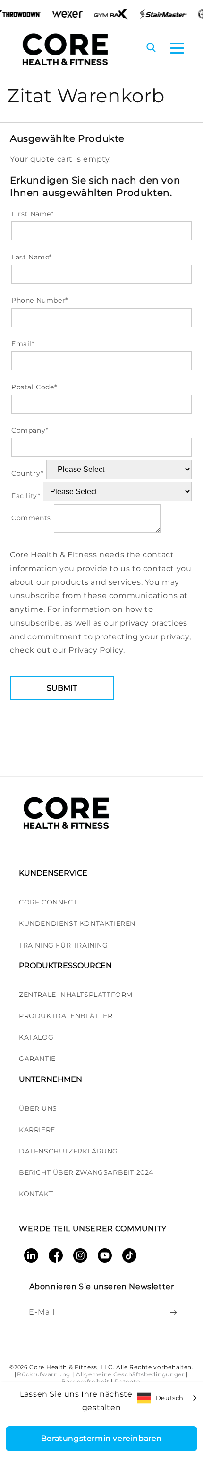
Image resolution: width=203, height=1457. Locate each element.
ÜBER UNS (38, 1108)
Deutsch (170, 1398)
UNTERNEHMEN (50, 1079)
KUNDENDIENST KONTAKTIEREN (77, 923)
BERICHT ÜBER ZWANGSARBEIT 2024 (86, 1172)
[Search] (151, 48)
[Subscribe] (173, 1312)
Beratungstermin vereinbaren (101, 1438)
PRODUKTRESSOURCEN (65, 965)
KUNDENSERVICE (53, 872)
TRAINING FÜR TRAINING (63, 945)
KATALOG (36, 1037)
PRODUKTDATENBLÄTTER (65, 1016)
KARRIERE (37, 1129)
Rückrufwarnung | (45, 1374)
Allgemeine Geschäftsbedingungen (131, 1374)
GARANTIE (37, 1058)
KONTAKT (36, 1194)
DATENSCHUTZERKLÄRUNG (68, 1151)
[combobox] (167, 1398)
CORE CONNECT (48, 902)
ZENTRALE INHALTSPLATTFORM (76, 994)
